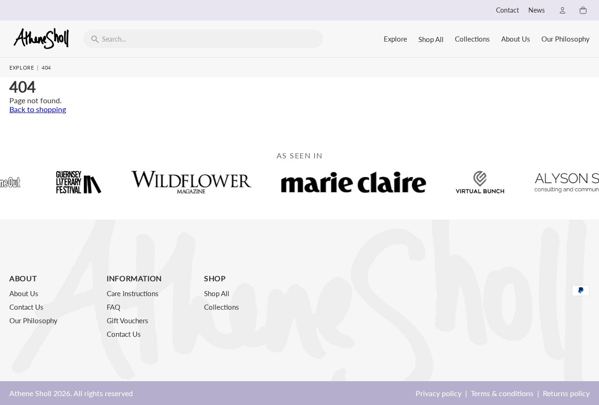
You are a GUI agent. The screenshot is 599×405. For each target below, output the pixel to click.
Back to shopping (37, 109)
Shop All (431, 39)
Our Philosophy (565, 39)
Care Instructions (133, 293)
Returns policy (566, 393)
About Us (515, 39)
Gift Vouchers (127, 320)
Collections (472, 39)
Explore (395, 39)
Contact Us (26, 307)
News (536, 10)
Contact (507, 10)
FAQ (113, 307)
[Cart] (583, 10)
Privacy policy (438, 393)
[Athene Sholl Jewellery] (41, 38)
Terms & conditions (502, 393)
